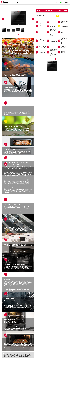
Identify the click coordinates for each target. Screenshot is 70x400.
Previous (3, 19)
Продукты (11, 6)
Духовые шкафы (17, 6)
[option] (4, 30)
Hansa (4, 2)
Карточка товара (63, 15)
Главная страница (4, 6)
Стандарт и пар (24, 6)
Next (33, 19)
